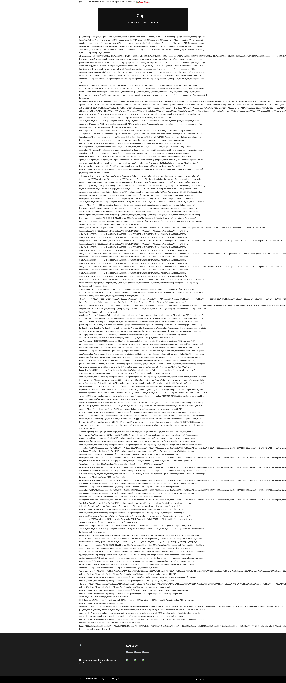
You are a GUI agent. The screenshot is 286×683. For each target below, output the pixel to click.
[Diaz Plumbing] (143, 2)
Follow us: (200, 679)
